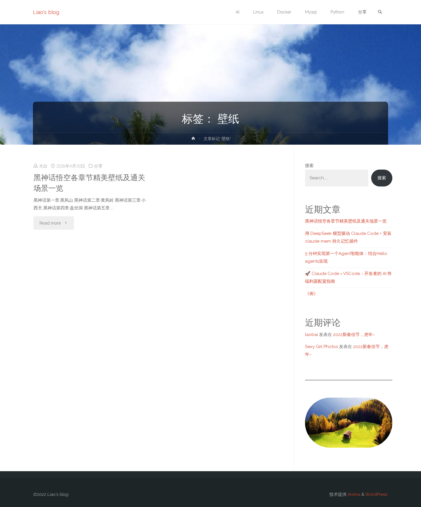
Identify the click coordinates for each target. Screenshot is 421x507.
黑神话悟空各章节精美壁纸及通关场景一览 (89, 182)
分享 (98, 166)
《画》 (311, 293)
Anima (353, 494)
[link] (379, 12)
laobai (311, 334)
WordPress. (376, 494)
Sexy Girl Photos (321, 346)
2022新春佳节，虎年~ (354, 334)
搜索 (309, 165)
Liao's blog (46, 12)
